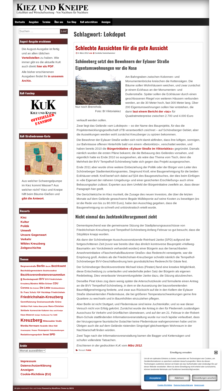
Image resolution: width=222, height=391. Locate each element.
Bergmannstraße (28, 266)
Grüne (58, 302)
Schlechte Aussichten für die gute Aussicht (121, 48)
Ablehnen (179, 378)
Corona (25, 288)
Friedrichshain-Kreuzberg (42, 297)
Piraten (34, 330)
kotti (55, 315)
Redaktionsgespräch (31, 334)
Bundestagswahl (31, 279)
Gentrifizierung (28, 302)
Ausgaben (34, 22)
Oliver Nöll (52, 326)
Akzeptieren (155, 378)
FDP (38, 292)
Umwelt (26, 230)
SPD (52, 334)
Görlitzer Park (26, 306)
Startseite (20, 22)
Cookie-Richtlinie (165, 385)
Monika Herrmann (30, 325)
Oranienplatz (26, 330)
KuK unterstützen (89, 22)
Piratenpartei (43, 330)
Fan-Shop (71, 22)
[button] (215, 352)
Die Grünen (34, 288)
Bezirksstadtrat (50, 271)
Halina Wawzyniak (40, 306)
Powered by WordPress (51, 388)
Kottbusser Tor (47, 315)
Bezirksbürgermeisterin (31, 271)
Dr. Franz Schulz (28, 292)
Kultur (25, 221)
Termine (46, 22)
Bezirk (48, 266)
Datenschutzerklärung (183, 385)
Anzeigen (105, 22)
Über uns (58, 22)
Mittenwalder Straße (52, 321)
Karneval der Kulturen (39, 310)
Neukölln (44, 326)
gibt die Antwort (32, 198)
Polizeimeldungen (57, 330)
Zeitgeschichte (31, 247)
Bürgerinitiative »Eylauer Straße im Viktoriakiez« (140, 148)
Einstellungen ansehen (205, 378)
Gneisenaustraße (45, 302)
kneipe (37, 315)
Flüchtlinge (46, 292)
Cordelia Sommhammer (105, 53)
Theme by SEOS (67, 388)
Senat (46, 334)
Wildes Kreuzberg (33, 243)
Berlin (41, 266)
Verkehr (26, 239)
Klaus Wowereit (27, 315)
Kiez (24, 217)
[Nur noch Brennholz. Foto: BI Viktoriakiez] (98, 90)
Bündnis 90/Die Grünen (41, 284)
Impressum (199, 385)
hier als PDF (45, 66)
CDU (55, 283)
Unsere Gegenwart (33, 234)
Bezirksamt (58, 266)
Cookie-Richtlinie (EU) (36, 374)
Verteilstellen (31, 57)
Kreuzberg (31, 320)
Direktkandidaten (58, 288)
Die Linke (45, 288)
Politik (88, 350)
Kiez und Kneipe (56, 310)
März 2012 (135, 345)
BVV (41, 279)
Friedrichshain (58, 292)
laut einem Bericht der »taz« (152, 111)
